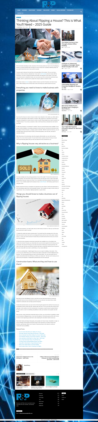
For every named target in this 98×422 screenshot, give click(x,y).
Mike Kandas (64, 89)
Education (63, 164)
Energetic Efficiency (65, 166)
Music (63, 204)
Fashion (63, 168)
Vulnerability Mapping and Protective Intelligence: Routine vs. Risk (71, 86)
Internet (39, 10)
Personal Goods (65, 212)
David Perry (19, 27)
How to (63, 182)
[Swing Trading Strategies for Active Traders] (23, 381)
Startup (63, 232)
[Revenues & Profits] (49, 4)
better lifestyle (43, 181)
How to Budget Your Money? (51, 386)
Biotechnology (64, 140)
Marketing (63, 198)
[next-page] (58, 374)
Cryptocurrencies (65, 158)
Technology (70, 10)
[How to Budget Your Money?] (52, 381)
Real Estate (46, 10)
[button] (81, 11)
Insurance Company (65, 188)
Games (63, 174)
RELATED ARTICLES (20, 373)
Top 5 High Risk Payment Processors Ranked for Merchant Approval (72, 128)
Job (62, 192)
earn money (22, 349)
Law (62, 194)
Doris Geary (64, 131)
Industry (63, 184)
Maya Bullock (64, 110)
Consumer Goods (65, 156)
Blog (62, 144)
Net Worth (63, 206)
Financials (63, 172)
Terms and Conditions (45, 419)
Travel (63, 244)
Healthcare (32, 10)
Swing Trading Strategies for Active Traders (22, 387)
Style (63, 234)
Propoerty (63, 218)
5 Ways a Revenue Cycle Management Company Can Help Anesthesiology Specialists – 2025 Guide (49, 358)
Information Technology (66, 186)
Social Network (61, 10)
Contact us (20, 13)
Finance (26, 349)
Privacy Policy (54, 419)
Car (62, 150)
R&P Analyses (64, 220)
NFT (62, 208)
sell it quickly (43, 73)
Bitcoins (63, 142)
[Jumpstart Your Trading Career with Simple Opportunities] (37, 381)
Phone (63, 214)
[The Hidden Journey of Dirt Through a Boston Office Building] (72, 35)
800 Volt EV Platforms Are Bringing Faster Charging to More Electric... (70, 107)
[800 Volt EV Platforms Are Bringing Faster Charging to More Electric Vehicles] (72, 98)
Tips (62, 238)
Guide (63, 176)
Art (62, 138)
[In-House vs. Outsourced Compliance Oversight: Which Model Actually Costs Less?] (72, 56)
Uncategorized (64, 246)
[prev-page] (56, 374)
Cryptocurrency (64, 160)
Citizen (63, 154)
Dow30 (63, 162)
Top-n (63, 240)
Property (63, 216)
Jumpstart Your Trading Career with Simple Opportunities (37, 387)
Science (63, 224)
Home (18, 10)
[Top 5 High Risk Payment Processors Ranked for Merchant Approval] (72, 119)
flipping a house (31, 349)
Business (24, 10)
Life (62, 196)
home (36, 349)
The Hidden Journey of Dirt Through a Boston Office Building (70, 44)
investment (40, 349)
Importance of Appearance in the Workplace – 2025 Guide (24, 357)
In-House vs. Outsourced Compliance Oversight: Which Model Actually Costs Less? (70, 65)
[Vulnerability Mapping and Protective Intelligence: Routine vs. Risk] (72, 77)
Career (63, 152)
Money (53, 10)
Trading (63, 242)
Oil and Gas (64, 210)
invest (27, 81)
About (63, 395)
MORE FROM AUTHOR (30, 373)
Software (63, 228)
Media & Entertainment (66, 200)
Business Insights (65, 148)
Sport (63, 230)
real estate (45, 349)
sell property (50, 349)
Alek (62, 47)
